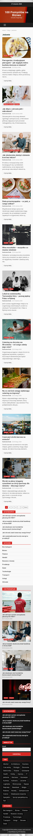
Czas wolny (7, 767)
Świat (11, 243)
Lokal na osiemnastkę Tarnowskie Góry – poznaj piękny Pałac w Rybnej (16, 281)
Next (25, 507)
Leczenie (23, 781)
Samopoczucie (24, 791)
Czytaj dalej (7, 81)
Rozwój (13, 791)
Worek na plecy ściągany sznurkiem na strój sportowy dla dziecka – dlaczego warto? (16, 468)
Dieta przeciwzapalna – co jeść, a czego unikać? (16, 188)
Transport (5, 575)
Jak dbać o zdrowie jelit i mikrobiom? (16, 96)
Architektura (15, 764)
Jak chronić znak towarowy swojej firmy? (16, 533)
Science (5, 794)
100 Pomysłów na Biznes (16, 14)
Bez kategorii (7, 547)
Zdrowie (17, 104)
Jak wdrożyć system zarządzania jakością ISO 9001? (16, 602)
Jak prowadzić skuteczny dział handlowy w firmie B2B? (16, 631)
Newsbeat (15, 787)
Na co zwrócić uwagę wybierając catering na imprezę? (16, 378)
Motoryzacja (17, 784)
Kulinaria (14, 781)
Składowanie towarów (18, 794)
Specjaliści (6, 797)
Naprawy (6, 787)
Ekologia (16, 767)
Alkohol (5, 764)
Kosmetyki (24, 777)
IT (26, 774)
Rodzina (6, 791)
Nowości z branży (8, 104)
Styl (4, 801)
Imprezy (20, 774)
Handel (6, 243)
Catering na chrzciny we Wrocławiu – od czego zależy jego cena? (16, 329)
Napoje (26, 784)
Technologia (6, 571)
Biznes (6, 55)
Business (25, 764)
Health (5, 774)
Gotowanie (25, 771)
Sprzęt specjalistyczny (20, 797)
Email (4, 746)
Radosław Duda (6, 67)
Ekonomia (25, 767)
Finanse (6, 337)
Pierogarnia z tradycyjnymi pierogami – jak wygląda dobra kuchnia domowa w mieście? (16, 47)
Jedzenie (6, 777)
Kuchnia (6, 781)
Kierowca (15, 777)
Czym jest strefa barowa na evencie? (16, 424)
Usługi (11, 55)
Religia (24, 787)
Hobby (12, 774)
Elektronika (7, 771)
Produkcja (6, 476)
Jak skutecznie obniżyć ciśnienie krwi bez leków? (16, 142)
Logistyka (6, 784)
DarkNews (12, 832)
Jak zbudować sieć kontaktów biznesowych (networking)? (16, 660)
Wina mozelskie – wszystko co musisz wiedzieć (16, 234)
